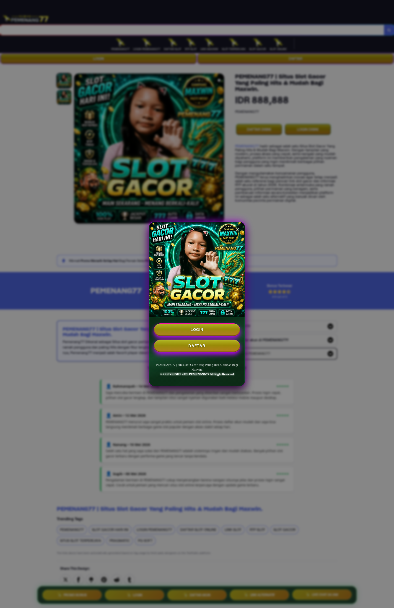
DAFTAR (196, 346)
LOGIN (197, 330)
